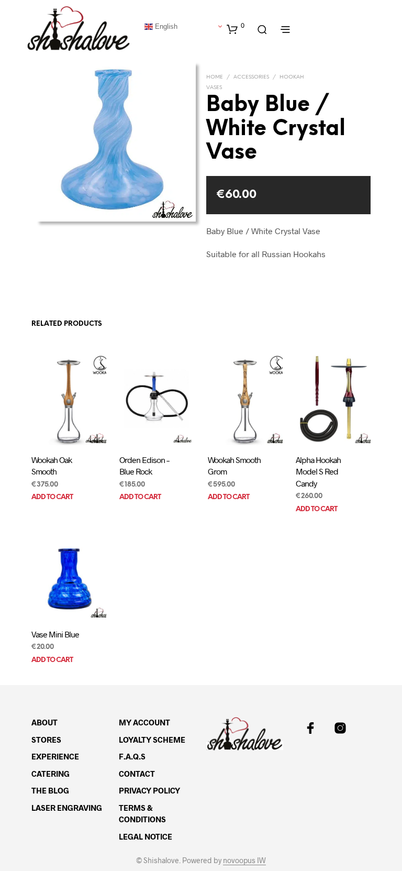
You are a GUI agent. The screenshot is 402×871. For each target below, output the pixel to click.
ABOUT (44, 722)
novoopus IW (244, 860)
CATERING (50, 773)
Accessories (251, 77)
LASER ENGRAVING (66, 807)
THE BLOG (50, 790)
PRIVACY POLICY (149, 790)
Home (214, 77)
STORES (46, 739)
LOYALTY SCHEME (152, 739)
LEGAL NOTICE (145, 836)
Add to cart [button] (52, 497)
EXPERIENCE (55, 756)
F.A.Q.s (132, 756)
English (165, 26)
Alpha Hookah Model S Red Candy (318, 471)
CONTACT (137, 773)
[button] (235, 28)
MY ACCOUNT (144, 722)
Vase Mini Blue (55, 634)
